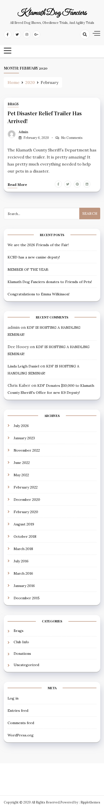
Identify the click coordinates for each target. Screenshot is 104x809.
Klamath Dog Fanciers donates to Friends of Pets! (50, 282)
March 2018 (23, 549)
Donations (22, 653)
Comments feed (21, 723)
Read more (17, 184)
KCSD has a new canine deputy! (34, 257)
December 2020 (27, 499)
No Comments (72, 138)
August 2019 (24, 524)
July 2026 (21, 425)
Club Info (21, 642)
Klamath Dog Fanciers (52, 13)
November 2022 (27, 450)
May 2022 (21, 475)
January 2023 (24, 438)
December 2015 (27, 598)
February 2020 (26, 512)
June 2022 (22, 462)
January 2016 (24, 585)
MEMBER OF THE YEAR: (28, 269)
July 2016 (21, 561)
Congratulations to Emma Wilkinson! (38, 294)
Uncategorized (26, 665)
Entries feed (18, 710)
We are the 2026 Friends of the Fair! (38, 245)
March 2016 (23, 573)
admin (23, 132)
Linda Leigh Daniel (23, 366)
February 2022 (26, 487)
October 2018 (25, 536)
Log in (13, 698)
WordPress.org (21, 735)
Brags (13, 104)
